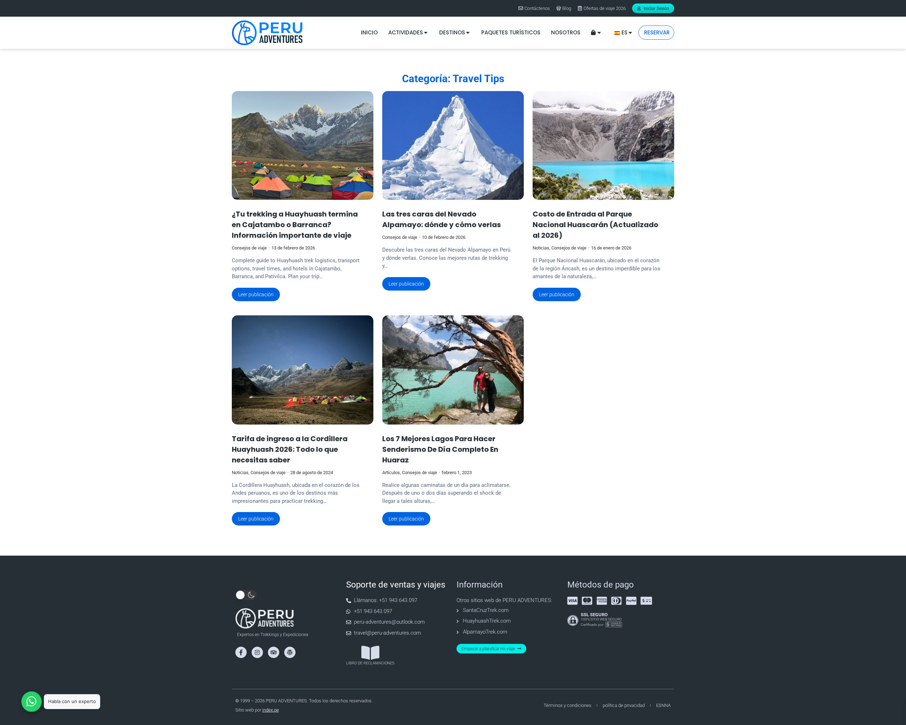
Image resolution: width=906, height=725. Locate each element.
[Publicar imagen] (302, 145)
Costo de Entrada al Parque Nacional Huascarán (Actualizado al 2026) (595, 224)
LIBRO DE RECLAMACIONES (370, 663)
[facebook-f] (241, 652)
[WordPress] (290, 652)
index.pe (270, 710)
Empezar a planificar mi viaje (488, 648)
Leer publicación (256, 294)
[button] (246, 595)
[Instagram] (257, 652)
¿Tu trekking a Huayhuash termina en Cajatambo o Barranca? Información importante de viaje (295, 224)
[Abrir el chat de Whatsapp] (31, 701)
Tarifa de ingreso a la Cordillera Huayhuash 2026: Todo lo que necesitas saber (290, 449)
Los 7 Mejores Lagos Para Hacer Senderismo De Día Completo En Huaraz (440, 449)
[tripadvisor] (273, 652)
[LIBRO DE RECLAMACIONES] (370, 653)
